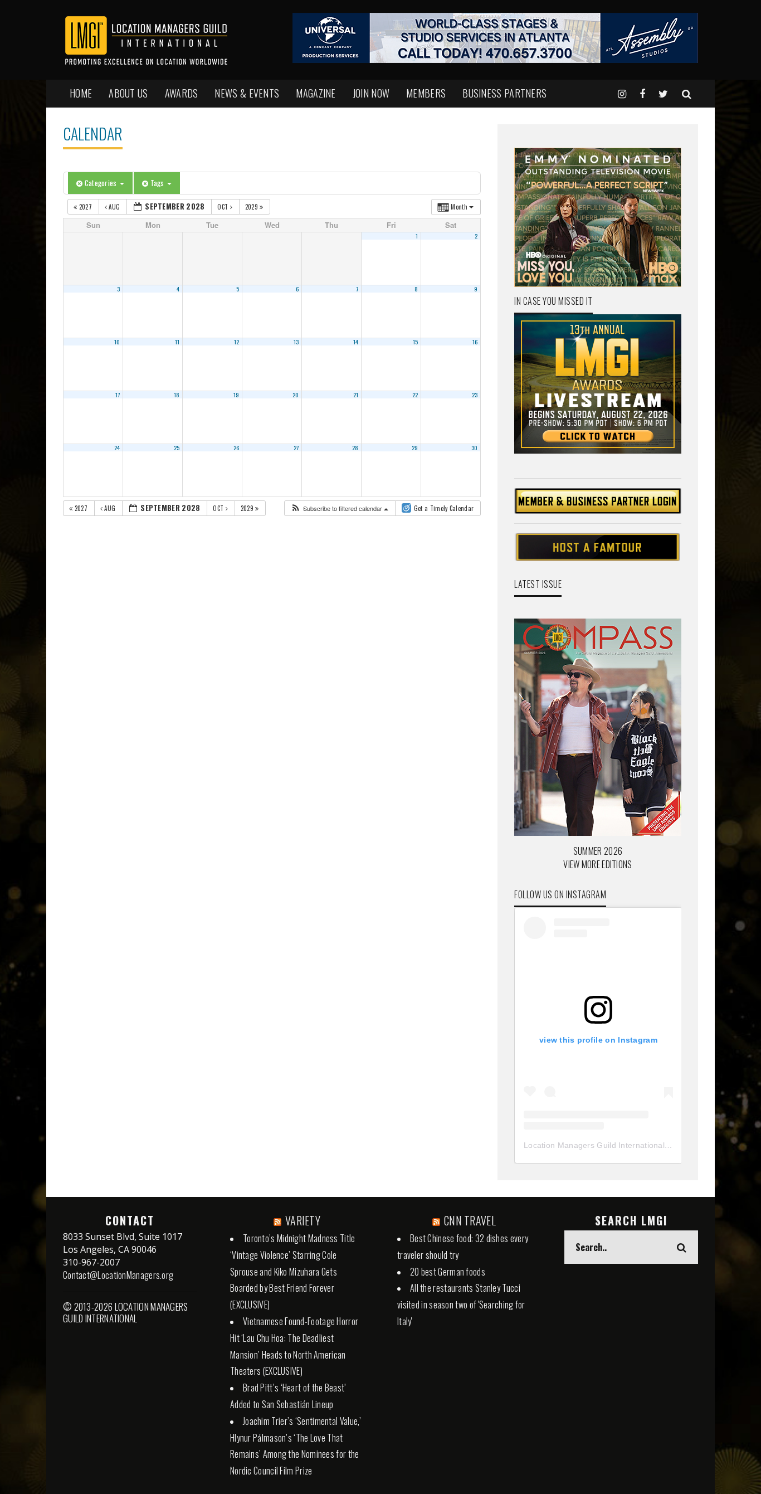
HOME (81, 93)
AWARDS (181, 93)
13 (296, 341)
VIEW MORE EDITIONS (597, 864)
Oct (223, 206)
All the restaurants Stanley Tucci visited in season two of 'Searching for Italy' (461, 1304)
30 (474, 447)
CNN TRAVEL (470, 1220)
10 (117, 341)
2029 (252, 206)
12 (237, 341)
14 (356, 341)
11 (177, 341)
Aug (114, 206)
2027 (85, 206)
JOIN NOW (371, 93)
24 (117, 447)
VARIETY (302, 1220)
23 (475, 394)
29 (415, 447)
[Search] (686, 93)
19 (236, 394)
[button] (339, 508)
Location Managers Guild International (594, 1145)
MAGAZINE (315, 93)
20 (295, 394)
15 (415, 341)
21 (356, 394)
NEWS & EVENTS (246, 93)
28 (355, 447)
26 (236, 447)
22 (415, 394)
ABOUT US (128, 93)
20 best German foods (447, 1271)
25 (177, 447)
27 (296, 447)
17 (117, 394)
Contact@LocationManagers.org (118, 1275)
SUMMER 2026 (597, 851)
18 (177, 394)
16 (475, 341)
